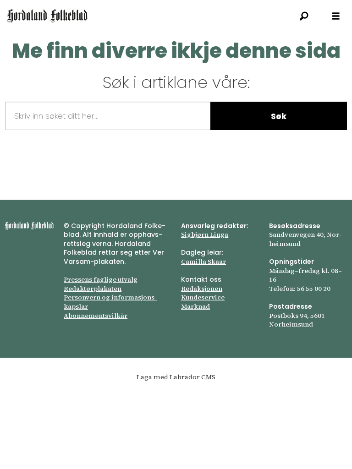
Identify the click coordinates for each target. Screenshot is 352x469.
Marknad (195, 306)
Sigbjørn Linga (204, 234)
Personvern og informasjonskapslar (110, 302)
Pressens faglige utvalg (101, 279)
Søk (278, 116)
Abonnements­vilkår (95, 315)
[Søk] (304, 16)
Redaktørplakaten (92, 288)
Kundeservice (203, 297)
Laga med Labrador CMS (176, 377)
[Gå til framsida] (47, 16)
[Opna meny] (336, 16)
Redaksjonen (201, 288)
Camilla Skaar (203, 261)
